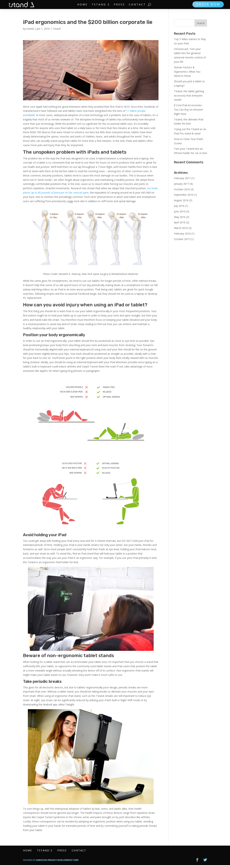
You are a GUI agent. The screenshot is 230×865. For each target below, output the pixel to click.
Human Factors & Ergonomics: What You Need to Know (187, 72)
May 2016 (179, 217)
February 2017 (182, 178)
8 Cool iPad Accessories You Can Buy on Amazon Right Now (188, 109)
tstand (30, 28)
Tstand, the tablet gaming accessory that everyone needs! (189, 95)
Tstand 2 (101, 4)
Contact (137, 4)
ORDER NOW (208, 4)
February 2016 (182, 233)
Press (119, 4)
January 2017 (181, 183)
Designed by (51, 860)
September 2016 (183, 194)
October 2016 (182, 189)
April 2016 (179, 222)
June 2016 (179, 211)
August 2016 (181, 200)
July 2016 (179, 206)
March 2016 (181, 228)
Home (82, 4)
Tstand (56, 28)
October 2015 (182, 239)
